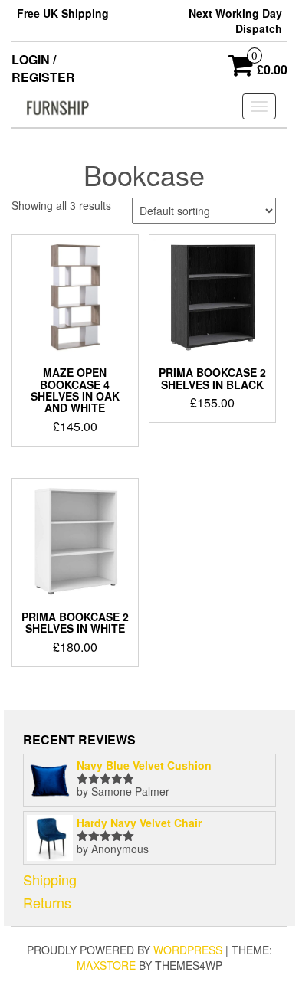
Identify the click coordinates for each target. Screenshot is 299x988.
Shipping (50, 879)
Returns (47, 902)
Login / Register (43, 68)
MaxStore (106, 965)
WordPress (187, 949)
